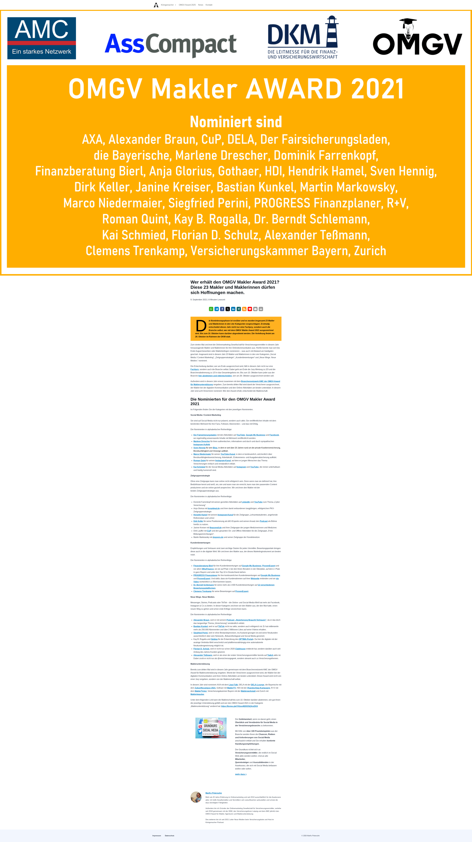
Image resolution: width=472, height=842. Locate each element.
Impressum (156, 836)
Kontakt (209, 5)
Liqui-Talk (233, 685)
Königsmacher (167, 5)
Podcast (264, 521)
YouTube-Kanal (228, 454)
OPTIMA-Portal (246, 639)
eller (201, 521)
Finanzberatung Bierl (203, 566)
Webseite (255, 578)
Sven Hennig (199, 448)
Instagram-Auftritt (201, 445)
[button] (211, 309)
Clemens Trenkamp (202, 591)
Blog (215, 448)
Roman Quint (199, 461)
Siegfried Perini (200, 633)
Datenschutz (169, 836)
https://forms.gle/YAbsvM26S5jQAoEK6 (239, 706)
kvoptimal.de (214, 508)
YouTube (241, 435)
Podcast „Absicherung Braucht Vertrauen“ (246, 620)
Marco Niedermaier (202, 454)
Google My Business (255, 435)
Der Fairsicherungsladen (205, 435)
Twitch (270, 655)
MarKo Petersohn (214, 793)
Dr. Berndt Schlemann (203, 585)
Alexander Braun (201, 620)
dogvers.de (218, 537)
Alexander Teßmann (202, 655)
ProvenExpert (268, 566)
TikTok (221, 626)
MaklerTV (231, 688)
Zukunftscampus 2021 (205, 688)
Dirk (195, 521)
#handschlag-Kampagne (258, 688)
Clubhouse (240, 649)
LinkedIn (246, 502)
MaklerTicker (201, 691)
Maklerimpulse (197, 694)
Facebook (274, 435)
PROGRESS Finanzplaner (205, 575)
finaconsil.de (216, 528)
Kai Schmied (199, 467)
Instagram (241, 467)
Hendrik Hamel (200, 515)
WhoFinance (208, 569)
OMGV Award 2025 (187, 5)
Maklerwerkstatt (248, 691)
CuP (209, 531)
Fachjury (195, 369)
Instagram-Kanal (223, 461)
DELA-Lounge (257, 685)
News (200, 5)
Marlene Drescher (201, 441)
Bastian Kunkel (200, 626)
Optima (214, 639)
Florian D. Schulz (201, 649)
